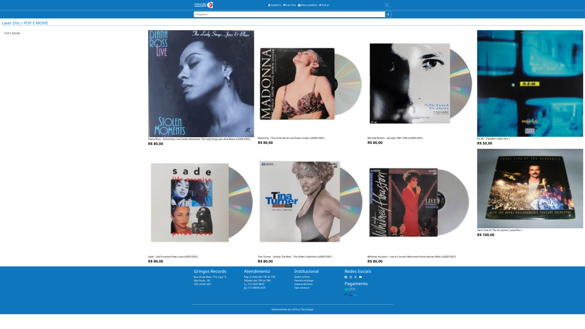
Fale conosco (301, 287)
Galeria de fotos (303, 284)
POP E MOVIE (12, 33)
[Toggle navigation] (387, 5)
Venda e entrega (303, 280)
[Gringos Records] (203, 5)
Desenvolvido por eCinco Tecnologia (292, 309)
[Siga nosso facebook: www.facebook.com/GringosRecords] (346, 277)
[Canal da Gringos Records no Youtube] (360, 277)
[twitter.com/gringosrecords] (355, 277)
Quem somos (302, 276)
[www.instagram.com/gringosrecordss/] (350, 277)
